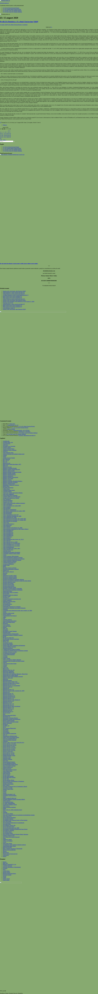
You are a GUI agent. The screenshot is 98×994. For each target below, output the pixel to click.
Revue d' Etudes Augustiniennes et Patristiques (13, 781)
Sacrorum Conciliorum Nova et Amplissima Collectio (15, 786)
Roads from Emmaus (7, 782)
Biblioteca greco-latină (8, 478)
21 (7, 135)
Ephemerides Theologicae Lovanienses (12, 606)
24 (0, 136)
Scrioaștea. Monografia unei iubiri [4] (26, 435)
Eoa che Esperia (6, 605)
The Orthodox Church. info (9, 825)
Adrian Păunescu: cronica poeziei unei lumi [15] (14, 293)
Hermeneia (5, 623)
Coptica (4, 555)
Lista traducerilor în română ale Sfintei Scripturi (13, 661)
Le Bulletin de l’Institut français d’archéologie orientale (15, 650)
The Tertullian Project (8, 833)
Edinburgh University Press (9, 601)
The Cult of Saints (7, 821)
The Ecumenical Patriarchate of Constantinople (13, 822)
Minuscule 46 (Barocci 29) (9, 696)
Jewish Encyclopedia (7, 642)
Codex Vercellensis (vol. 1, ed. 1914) (11, 544)
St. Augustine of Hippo (8, 802)
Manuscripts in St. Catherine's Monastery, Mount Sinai (15, 674)
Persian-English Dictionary (9, 762)
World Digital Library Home (9, 846)
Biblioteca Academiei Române (10, 468)
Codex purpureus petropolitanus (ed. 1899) (12, 527)
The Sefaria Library (7, 831)
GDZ (4, 618)
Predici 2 (5, 125)
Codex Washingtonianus (8, 547)
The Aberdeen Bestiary (8, 818)
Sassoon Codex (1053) (8, 789)
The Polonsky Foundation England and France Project (15, 829)
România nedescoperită (8, 784)
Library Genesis (6, 658)
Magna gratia (6, 668)
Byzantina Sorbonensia (8, 487)
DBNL (4, 566)
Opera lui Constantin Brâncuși (10, 738)
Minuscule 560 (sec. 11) (8, 701)
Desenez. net (6, 570)
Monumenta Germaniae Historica (10, 718)
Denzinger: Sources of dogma (9, 567)
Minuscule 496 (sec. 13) (8, 698)
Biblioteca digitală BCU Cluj (9, 864)
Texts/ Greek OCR (7, 816)
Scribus (4, 791)
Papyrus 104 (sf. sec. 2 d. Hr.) (9, 745)
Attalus (4, 456)
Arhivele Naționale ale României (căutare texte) (13, 454)
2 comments (24, 24)
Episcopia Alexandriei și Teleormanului (12, 867)
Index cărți (5, 628)
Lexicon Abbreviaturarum (9, 654)
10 (0, 133)
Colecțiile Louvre (7, 551)
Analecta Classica (7, 447)
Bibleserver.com (6, 463)
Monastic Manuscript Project (9, 715)
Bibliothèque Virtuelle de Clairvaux (11, 485)
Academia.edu (6, 441)
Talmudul (5, 812)
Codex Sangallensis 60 (8, 535)
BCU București (6, 459)
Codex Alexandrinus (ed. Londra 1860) (12, 505)
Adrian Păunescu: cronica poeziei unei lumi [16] (14, 292)
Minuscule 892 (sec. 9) (8, 711)
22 (8, 135)
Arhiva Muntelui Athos (8, 452)
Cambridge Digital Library (9, 490)
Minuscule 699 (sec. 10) (8, 707)
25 (2, 136)
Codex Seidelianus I (7, 536)
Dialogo (5, 574)
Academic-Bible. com (8, 442)
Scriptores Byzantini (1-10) (9, 794)
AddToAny (5, 445)
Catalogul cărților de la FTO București (11, 496)
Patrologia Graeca (7, 756)
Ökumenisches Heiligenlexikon (10, 736)
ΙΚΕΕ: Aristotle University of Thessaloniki (12, 848)
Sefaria (4, 796)
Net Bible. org (6, 725)
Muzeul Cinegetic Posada (8, 720)
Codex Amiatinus (7, 507)
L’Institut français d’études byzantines (11, 649)
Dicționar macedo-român (8, 584)
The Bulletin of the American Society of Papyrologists (15, 820)
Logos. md (5, 667)
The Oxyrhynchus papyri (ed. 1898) (11, 828)
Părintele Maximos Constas (9, 755)
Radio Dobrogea (6, 773)
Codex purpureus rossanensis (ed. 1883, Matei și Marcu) (15, 529)
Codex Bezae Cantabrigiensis (9, 509)
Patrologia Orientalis (7, 759)
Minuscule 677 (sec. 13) (8, 703)
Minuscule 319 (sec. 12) (8, 689)
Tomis (4, 838)
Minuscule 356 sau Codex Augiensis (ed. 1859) (13, 690)
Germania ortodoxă (7, 619)
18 (2, 135)
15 (8, 133)
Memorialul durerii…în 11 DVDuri (21, 430)
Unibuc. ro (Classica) (7, 840)
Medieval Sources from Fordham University (13, 676)
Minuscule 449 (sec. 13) (8, 694)
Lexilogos (5, 655)
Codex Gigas (6, 522)
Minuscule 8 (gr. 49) (7, 710)
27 (5, 136)
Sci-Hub (5, 790)
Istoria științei (6, 640)
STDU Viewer (6, 806)
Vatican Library (6, 878)
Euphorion (5, 609)
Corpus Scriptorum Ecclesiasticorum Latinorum (13, 558)
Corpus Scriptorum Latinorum (10, 561)
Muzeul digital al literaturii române (10, 721)
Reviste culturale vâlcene (8, 780)
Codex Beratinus (6, 508)
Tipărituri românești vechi (8, 835)
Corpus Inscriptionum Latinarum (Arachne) (13, 557)
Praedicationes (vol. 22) (13, 425)
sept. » (4, 140)
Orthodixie (5, 741)
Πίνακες (5, 851)
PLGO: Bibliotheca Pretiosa (9, 763)
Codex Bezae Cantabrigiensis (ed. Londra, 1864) (14, 511)
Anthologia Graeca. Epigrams (9, 450)
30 (10, 136)
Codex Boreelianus (7, 513)
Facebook (5, 868)
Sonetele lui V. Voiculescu (24, 431)
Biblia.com (5, 465)
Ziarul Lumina (6, 880)
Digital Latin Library (7, 591)
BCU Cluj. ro (6, 460)
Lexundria (5, 657)
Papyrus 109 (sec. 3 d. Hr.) (9, 746)
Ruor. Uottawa (6, 785)
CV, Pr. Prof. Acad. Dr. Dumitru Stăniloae (12, 11)
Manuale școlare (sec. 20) (8, 670)
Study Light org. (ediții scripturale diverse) (12, 809)
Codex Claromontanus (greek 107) (11, 514)
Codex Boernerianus (7, 512)
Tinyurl (4, 876)
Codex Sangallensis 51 (8, 534)
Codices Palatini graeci (8, 549)
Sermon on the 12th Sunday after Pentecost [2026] (14, 291)
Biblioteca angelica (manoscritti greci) (11, 469)
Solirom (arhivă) (6, 800)
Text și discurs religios (8, 813)
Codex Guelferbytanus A (8, 523)
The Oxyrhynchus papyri (8, 826)
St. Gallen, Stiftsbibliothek (9, 803)
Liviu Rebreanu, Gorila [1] (9, 308)
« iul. (1, 140)
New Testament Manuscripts (9, 728)
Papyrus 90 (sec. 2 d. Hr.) (8, 754)
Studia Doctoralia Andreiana (9, 807)
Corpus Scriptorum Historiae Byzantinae (12, 560)
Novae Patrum (6, 732)
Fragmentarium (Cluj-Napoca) (10, 615)
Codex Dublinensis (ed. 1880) (10, 517)
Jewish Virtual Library (8, 644)
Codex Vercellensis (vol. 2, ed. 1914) (11, 545)
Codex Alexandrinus (7, 504)
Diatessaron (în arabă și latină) (10, 575)
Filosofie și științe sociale (8, 613)
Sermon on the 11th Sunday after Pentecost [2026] (14, 300)
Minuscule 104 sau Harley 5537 (10, 681)
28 (7, 136)
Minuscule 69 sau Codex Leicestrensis (11, 706)
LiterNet (5, 662)
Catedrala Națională (7, 865)
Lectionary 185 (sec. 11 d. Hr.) (10, 652)
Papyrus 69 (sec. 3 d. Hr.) (8, 752)
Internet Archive (6, 872)
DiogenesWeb (6, 593)
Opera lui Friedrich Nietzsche (9, 740)
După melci (12, 423)
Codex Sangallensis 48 (8, 533)
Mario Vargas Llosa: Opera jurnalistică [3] (12, 305)
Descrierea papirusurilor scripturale (11, 569)
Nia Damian (5, 729)
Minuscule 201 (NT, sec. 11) (9, 684)
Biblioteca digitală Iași (8, 476)
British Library (6, 486)
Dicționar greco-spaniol (8, 583)
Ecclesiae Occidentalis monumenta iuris (12, 599)
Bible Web (5, 863)
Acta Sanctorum (6, 443)
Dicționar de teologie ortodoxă (10, 578)
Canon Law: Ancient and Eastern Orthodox (13, 492)
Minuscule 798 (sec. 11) (8, 708)
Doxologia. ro (6, 597)
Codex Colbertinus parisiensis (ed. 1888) (12, 516)
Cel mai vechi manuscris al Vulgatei (11, 498)
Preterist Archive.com (8, 767)
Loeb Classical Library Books (9, 663)
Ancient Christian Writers (8, 448)
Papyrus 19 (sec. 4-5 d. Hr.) (9, 750)
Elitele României (6, 602)
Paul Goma (5, 760)
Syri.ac (4, 811)
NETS (4, 727)
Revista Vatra (6, 778)
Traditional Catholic (7, 839)
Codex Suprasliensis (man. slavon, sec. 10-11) (13, 539)
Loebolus (5, 664)
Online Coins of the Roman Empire (11, 737)
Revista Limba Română (8, 776)
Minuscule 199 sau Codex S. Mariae (11, 683)
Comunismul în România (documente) (11, 552)
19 (4, 135)
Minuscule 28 (6, 688)
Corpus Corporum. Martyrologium (11, 556)
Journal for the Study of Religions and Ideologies (14, 645)
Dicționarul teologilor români (9, 587)
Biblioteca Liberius (7, 479)
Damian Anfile (6, 565)
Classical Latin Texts (7, 501)
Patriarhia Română (7, 874)
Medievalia (5, 679)
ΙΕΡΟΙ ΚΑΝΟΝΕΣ (7, 847)
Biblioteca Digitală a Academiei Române (12, 472)
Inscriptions (5, 630)
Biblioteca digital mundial (8, 470)
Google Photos (6, 871)
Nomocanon (5, 730)
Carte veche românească (8, 494)
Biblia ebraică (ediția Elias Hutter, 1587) (12, 464)
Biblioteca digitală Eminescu (9, 474)
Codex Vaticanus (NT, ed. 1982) (10, 542)
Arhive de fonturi (11, 429)
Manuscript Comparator (8, 671)
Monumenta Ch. (6, 716)
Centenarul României (7, 500)
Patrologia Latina (7, 758)
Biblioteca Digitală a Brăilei (9, 473)
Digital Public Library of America (10, 592)
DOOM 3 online (6, 596)
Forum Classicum (7, 614)
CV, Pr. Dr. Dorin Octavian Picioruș (11, 8)
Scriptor (4, 793)
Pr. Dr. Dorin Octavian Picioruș (15, 24)
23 (10, 135)
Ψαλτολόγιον (6, 852)
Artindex (5, 455)
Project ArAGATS (7, 768)
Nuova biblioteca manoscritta (9, 733)
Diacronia (5, 573)
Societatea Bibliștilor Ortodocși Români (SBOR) (14, 799)
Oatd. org (5, 734)
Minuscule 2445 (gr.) (7, 686)
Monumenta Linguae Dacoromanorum (11, 719)
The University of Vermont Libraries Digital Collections (15, 834)
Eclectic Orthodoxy (7, 600)
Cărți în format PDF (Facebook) (10, 495)
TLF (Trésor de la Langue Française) (11, 837)
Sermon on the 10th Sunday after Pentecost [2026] (14, 309)
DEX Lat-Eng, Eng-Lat (8, 571)
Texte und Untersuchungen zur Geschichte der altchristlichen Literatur (19, 815)
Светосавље (6, 855)
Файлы (4, 856)
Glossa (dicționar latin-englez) (9, 621)
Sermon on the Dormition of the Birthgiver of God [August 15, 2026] (18, 301)
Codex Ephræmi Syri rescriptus (10, 521)
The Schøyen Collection (8, 830)
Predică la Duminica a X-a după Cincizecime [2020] (19, 22)
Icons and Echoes (7, 626)
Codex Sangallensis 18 (8, 530)
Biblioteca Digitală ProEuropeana (10, 477)
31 (0, 138)
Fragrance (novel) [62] (8, 302)
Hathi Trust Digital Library (9, 622)
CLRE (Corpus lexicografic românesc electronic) (14, 503)
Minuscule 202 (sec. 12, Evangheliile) (11, 685)
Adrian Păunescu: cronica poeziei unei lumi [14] (14, 299)
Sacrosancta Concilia (7, 787)
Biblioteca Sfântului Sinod (9, 483)
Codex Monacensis (7, 525)
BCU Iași (5, 461)
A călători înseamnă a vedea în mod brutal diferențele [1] (15, 295)
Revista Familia (6, 774)
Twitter (4, 877)
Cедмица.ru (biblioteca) (8, 564)
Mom (4, 714)
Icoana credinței (6, 624)
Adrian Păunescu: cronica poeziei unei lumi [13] (14, 304)
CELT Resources (7, 499)
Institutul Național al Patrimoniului (10, 633)
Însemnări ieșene (6, 632)
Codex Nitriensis (6, 526)
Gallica (4, 617)
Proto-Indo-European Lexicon (10, 769)
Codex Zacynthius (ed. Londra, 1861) (11, 548)
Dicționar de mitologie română (10, 577)
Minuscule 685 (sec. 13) (8, 705)
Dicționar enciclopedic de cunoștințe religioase (13, 579)
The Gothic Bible (7, 824)
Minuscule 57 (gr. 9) (7, 702)
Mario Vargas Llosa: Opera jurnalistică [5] (12, 296)
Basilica (4, 862)
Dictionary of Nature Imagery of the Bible (12, 588)
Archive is (5, 451)
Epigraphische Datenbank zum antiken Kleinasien (14, 608)
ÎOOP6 (4, 636)
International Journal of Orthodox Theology (13, 635)
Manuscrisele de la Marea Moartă (10, 675)
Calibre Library (6, 489)
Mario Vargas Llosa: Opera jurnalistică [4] (12, 297)
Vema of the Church (7, 843)
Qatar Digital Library (7, 771)
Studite (4, 808)
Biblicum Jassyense (7, 467)
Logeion (5, 666)
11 (2, 133)
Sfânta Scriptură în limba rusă (9, 798)
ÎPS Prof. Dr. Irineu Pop (8, 637)
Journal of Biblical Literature (9, 646)
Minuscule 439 (6, 692)
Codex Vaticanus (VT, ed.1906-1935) (11, 543)
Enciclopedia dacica (7, 604)
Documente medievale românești (10, 595)
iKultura (5, 627)
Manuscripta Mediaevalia (8, 672)
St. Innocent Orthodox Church (10, 804)
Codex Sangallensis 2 (8, 531)
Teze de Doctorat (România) (9, 817)
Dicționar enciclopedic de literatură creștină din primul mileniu (17, 580)
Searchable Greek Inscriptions (9, 795)
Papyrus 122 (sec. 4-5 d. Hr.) (9, 747)
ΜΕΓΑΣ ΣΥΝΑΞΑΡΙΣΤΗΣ (9, 850)
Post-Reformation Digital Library (10, 764)
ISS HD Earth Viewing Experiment (11, 639)
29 (8, 136)
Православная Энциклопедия (10, 853)
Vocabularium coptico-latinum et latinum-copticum (14, 844)
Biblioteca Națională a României (10, 482)
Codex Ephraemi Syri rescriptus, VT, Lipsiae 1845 (14, 520)
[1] (51, 27)
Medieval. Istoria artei (8, 677)
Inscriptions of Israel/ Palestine (10, 631)
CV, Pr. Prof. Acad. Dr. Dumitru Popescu (12, 10)
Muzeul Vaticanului (7, 723)
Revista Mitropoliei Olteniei (9, 777)
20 (5, 135)
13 (5, 133)
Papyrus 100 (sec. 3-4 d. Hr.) (9, 743)
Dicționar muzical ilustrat (8, 586)
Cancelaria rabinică (7, 491)
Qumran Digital (6, 772)
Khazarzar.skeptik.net (8, 648)
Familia (4, 611)
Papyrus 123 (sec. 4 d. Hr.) (9, 749)
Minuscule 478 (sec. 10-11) (9, 697)
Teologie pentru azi (4, 3)
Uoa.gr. (4, 842)
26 (4, 136)
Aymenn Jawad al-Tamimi (9, 457)
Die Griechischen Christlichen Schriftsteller (12, 589)
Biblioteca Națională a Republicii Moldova (12, 481)
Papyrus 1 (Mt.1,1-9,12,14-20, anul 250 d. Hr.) (13, 742)
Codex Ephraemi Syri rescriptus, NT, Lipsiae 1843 (14, 518)
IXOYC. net (6, 641)
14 (7, 133)
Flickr (4, 869)
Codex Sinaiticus (7, 538)
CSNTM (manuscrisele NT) (9, 562)
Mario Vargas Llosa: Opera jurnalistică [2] (12, 306)
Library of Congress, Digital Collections (12, 659)
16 (10, 133)
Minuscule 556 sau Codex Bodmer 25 (11, 699)
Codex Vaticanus (7, 540)
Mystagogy (5, 724)
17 (0, 135)
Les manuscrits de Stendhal (9, 653)
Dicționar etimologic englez (9, 582)
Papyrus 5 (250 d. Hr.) (8, 751)
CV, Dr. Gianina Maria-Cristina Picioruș (12, 9)
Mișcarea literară (6, 712)
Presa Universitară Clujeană (9, 765)
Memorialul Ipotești (7, 680)
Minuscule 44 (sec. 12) (8, 693)
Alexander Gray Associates (9, 446)
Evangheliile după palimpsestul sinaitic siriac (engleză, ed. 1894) (17, 610)
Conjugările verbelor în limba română (11, 553)
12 (4, 133)
